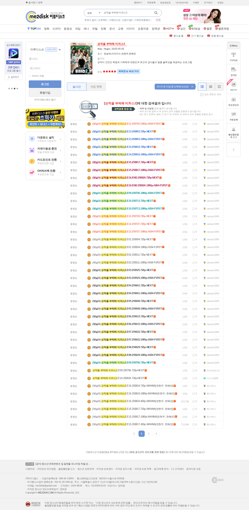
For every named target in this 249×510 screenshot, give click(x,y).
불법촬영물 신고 (66, 469)
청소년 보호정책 (85, 469)
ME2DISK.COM (46, 492)
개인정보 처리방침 (46, 469)
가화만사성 (114, 20)
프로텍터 (102, 20)
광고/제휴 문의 (161, 469)
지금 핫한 (96, 86)
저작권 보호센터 (104, 469)
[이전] (134, 434)
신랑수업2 (127, 20)
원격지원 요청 (193, 469)
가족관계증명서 (142, 20)
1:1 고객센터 (177, 469)
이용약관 (30, 469)
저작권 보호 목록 (142, 469)
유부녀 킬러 (90, 20)
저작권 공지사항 (123, 469)
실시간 (77, 86)
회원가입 (45, 92)
